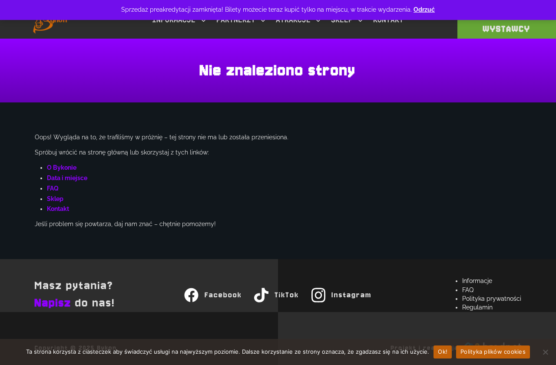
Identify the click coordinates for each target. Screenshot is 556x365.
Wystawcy (506, 29)
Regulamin (477, 307)
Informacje (477, 280)
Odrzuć (424, 9)
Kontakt (58, 208)
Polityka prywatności (491, 298)
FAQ (53, 188)
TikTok (287, 295)
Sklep (55, 198)
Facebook (223, 295)
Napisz (53, 303)
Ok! (442, 351)
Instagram (352, 295)
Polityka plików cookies (493, 351)
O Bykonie (61, 167)
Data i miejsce (67, 177)
